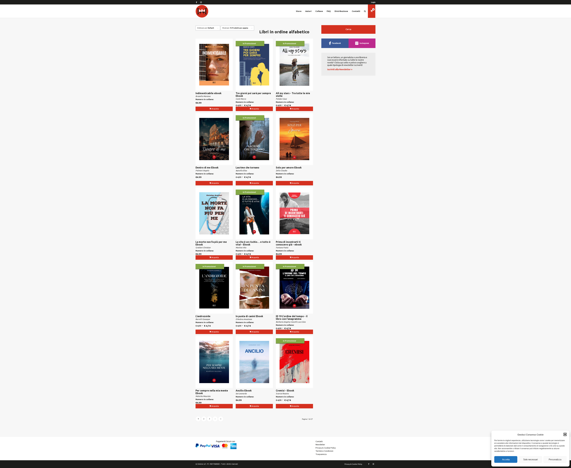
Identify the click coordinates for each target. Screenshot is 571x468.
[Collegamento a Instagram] (201, 2)
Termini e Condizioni (324, 451)
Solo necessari (530, 459)
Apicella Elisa (241, 170)
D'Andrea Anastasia (244, 319)
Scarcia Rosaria (282, 393)
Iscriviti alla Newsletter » (339, 69)
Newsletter (320, 444)
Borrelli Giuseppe (203, 319)
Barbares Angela (283, 322)
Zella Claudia (281, 170)
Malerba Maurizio (203, 396)
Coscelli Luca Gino (298, 322)
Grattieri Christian (203, 247)
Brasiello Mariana (203, 96)
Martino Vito (241, 247)
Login (373, 2)
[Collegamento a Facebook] (196, 2)
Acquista (215, 109)
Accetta (506, 459)
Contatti (319, 441)
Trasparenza (321, 454)
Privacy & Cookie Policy (326, 448)
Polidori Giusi (281, 99)
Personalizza (555, 459)
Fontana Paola (282, 247)
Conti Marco (241, 99)
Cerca (348, 29)
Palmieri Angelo (202, 170)
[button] (565, 434)
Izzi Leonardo (241, 393)
